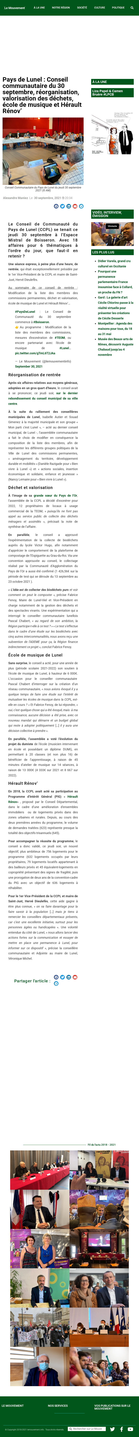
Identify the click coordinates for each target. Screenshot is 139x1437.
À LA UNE (39, 7)
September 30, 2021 (29, 366)
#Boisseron (41, 322)
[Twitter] (112, 1429)
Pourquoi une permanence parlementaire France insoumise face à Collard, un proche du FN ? (115, 282)
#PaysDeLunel (25, 311)
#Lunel (64, 348)
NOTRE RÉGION (61, 7)
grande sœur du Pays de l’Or (55, 495)
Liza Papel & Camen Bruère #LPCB (107, 92)
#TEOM (60, 337)
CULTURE (99, 7)
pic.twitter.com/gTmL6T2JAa (35, 353)
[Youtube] (130, 1429)
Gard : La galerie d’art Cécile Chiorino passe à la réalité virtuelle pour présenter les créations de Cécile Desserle (115, 308)
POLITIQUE (118, 7)
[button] (132, 7)
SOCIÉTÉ (82, 7)
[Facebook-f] (121, 1429)
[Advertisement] (69, 45)
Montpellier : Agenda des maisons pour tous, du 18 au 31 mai (115, 329)
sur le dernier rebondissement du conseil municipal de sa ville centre (43, 398)
